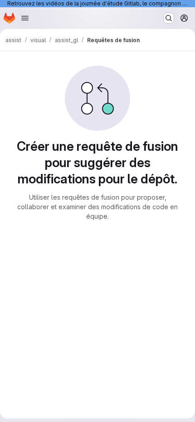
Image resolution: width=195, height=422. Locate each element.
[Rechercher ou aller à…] (168, 18)
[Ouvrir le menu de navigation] (25, 18)
